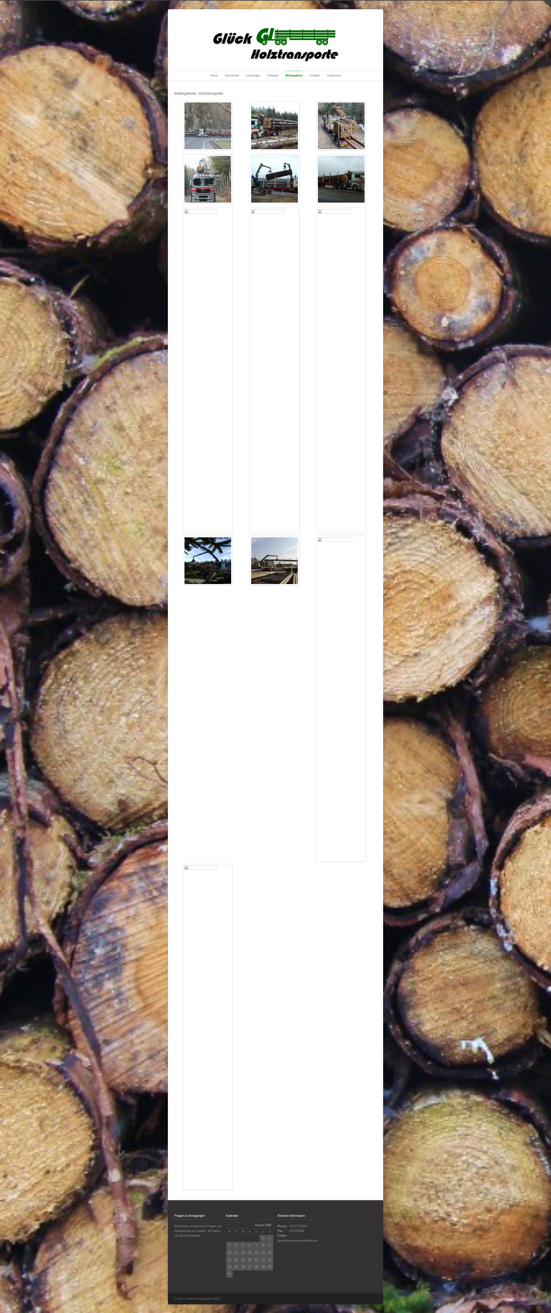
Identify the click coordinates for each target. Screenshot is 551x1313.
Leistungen (253, 75)
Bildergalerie (294, 75)
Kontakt (315, 75)
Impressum (334, 75)
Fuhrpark (272, 75)
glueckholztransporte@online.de (297, 1240)
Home (214, 75)
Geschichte (232, 75)
